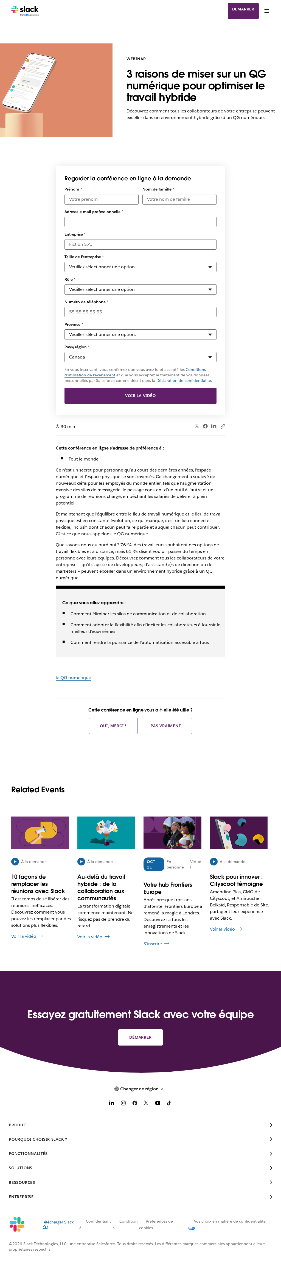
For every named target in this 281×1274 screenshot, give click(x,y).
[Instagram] (123, 1104)
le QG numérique (73, 677)
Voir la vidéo (140, 395)
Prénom (73, 189)
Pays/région (76, 346)
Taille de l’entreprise (84, 256)
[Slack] (25, 11)
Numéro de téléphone (86, 301)
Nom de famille (158, 189)
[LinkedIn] (214, 426)
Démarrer (243, 9)
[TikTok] (169, 1104)
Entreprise (75, 234)
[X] (146, 1104)
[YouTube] (157, 1104)
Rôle (69, 279)
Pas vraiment (166, 725)
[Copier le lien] (222, 426)
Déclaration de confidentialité (183, 380)
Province (73, 324)
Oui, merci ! (113, 725)
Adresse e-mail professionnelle (93, 211)
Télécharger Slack (58, 1222)
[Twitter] (196, 426)
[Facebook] (205, 426)
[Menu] (266, 11)
